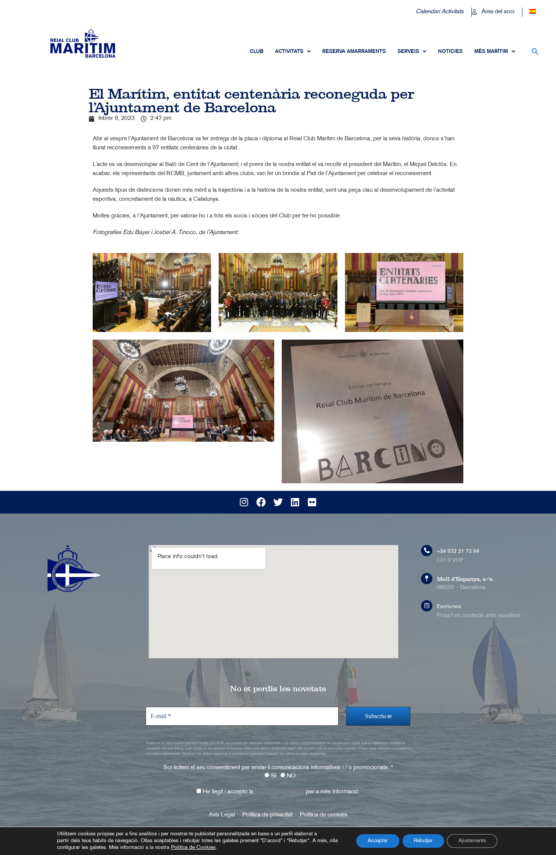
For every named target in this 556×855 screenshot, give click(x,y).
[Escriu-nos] (426, 605)
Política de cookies (324, 815)
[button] (535, 51)
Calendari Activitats (440, 12)
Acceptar (378, 840)
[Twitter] (278, 502)
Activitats (289, 51)
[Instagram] (244, 502)
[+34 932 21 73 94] (426, 550)
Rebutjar (423, 840)
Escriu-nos (449, 606)
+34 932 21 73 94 (458, 551)
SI (272, 776)
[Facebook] (261, 502)
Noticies (450, 51)
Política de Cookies (193, 847)
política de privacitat (279, 792)
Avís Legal (222, 815)
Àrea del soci (497, 12)
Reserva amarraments (354, 51)
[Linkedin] (295, 502)
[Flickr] (312, 502)
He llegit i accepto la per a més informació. (280, 792)
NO (290, 776)
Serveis (408, 51)
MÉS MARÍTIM (491, 51)
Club (256, 51)
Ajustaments (472, 840)
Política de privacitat (267, 815)
